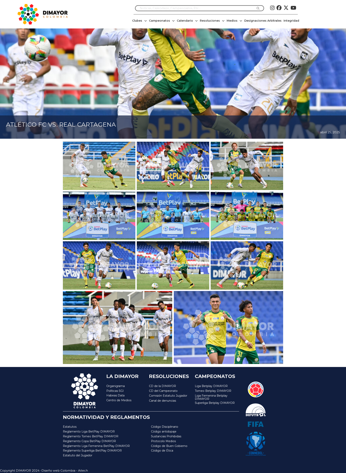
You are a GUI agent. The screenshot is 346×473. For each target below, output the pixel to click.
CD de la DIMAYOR (162, 386)
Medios (232, 20)
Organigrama (115, 386)
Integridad (291, 20)
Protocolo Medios (163, 441)
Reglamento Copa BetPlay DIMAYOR (89, 441)
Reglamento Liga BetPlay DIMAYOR (89, 431)
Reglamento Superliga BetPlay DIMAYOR (92, 450)
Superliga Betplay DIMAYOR (215, 402)
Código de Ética (162, 450)
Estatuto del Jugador (77, 455)
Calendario (185, 20)
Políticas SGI (115, 391)
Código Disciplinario (164, 427)
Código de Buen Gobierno (169, 446)
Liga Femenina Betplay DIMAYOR (211, 397)
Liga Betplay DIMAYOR (211, 386)
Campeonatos (159, 20)
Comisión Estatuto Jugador (168, 395)
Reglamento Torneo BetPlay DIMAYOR (90, 436)
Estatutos (69, 427)
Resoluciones (210, 20)
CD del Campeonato (163, 391)
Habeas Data (115, 395)
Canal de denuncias (162, 400)
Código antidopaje (163, 431)
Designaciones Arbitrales (263, 20)
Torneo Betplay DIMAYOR (213, 391)
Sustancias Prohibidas (166, 436)
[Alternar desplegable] (145, 20)
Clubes (137, 20)
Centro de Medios (118, 400)
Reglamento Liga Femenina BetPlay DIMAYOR (96, 446)
